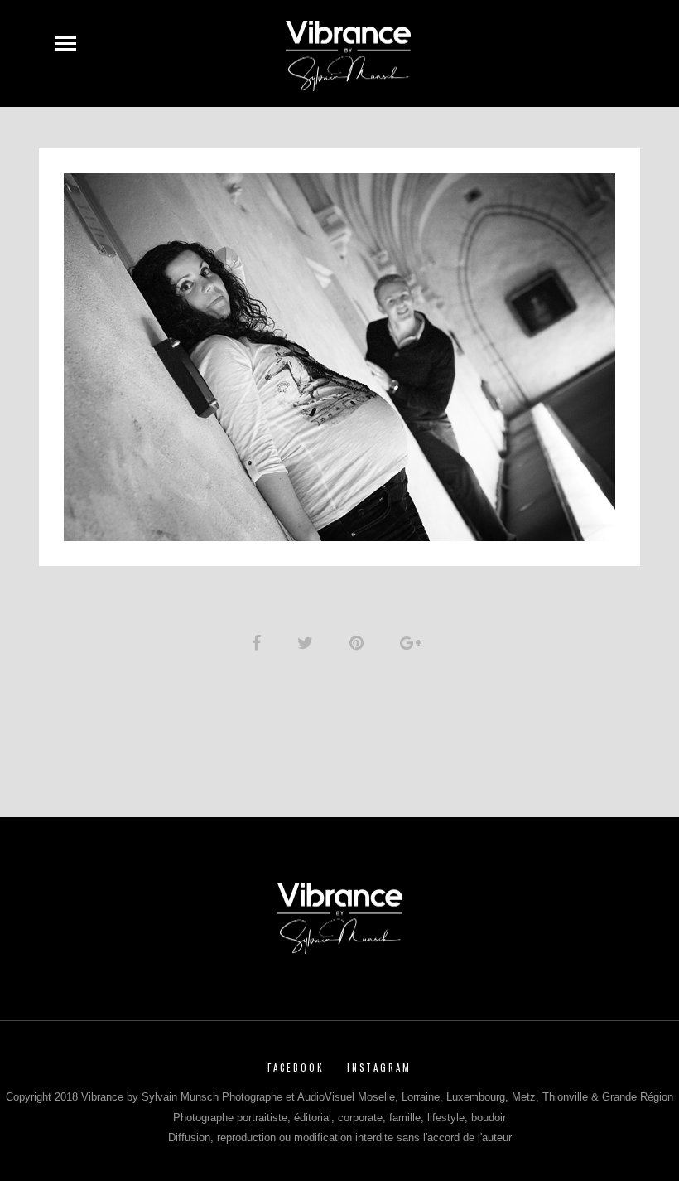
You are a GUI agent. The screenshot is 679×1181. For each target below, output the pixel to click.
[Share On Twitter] (308, 643)
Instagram (379, 1067)
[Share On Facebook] (259, 643)
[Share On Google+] (413, 643)
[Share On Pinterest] (359, 643)
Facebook (296, 1067)
